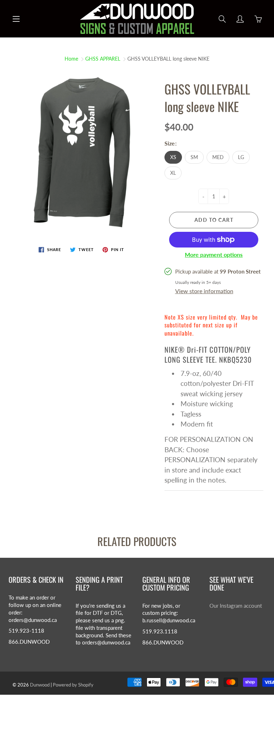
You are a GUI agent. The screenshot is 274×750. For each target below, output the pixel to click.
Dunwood (40, 685)
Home (71, 59)
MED (218, 157)
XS (173, 157)
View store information (204, 290)
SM (194, 157)
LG (241, 157)
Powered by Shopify (73, 685)
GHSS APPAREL (102, 59)
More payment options (214, 254)
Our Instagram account (235, 606)
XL (173, 173)
